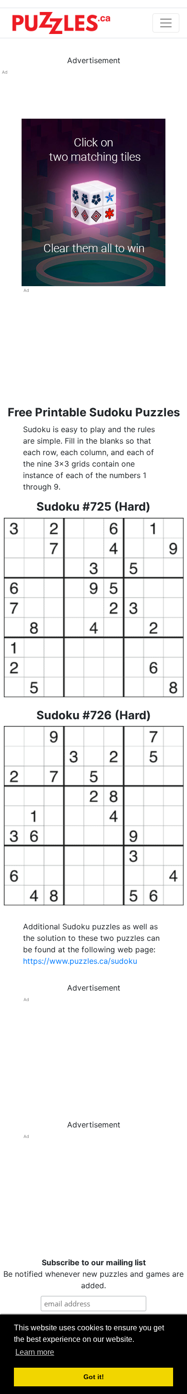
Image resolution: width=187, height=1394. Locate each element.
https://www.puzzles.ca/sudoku (80, 961)
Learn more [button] (34, 1352)
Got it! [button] (93, 1377)
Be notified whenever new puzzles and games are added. (93, 1274)
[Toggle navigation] (165, 23)
